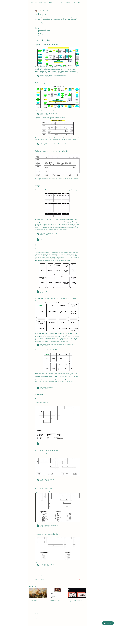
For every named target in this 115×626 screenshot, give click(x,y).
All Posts (31, 2)
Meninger (62, 2)
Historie (40, 2)
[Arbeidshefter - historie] (57, 593)
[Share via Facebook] (35, 575)
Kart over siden (34, 600)
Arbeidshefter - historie (55, 600)
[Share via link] (44, 575)
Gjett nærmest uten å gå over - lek (76, 601)
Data (36, 2)
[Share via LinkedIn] (41, 575)
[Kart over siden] (38, 593)
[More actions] (79, 10)
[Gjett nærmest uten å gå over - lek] (77, 593)
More (79, 2)
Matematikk (68, 2)
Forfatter (56, 2)
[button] (84, 2)
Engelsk (50, 2)
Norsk (45, 2)
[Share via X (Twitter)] (38, 575)
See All (84, 586)
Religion (74, 2)
